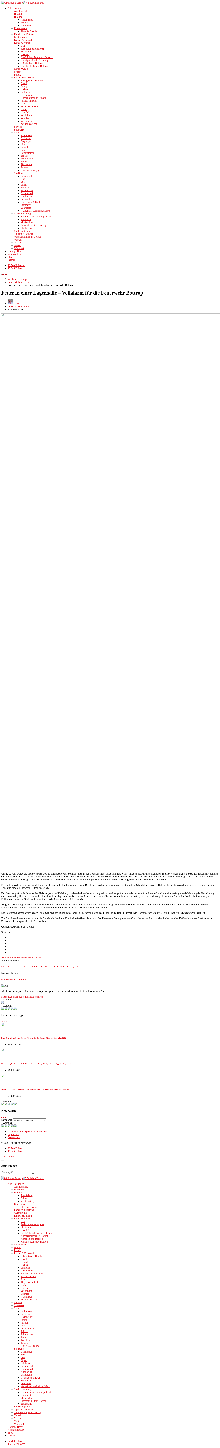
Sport (17, 132)
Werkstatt (37, 957)
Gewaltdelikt (27, 95)
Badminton (26, 135)
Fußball (24, 147)
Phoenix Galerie (29, 31)
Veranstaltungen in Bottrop (27, 236)
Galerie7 (25, 54)
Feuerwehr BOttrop (23, 957)
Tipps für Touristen (23, 233)
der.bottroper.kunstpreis (32, 48)
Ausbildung (27, 19)
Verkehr (18, 239)
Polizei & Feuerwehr (24, 77)
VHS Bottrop (27, 25)
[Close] (2, 1160)
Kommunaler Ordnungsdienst (36, 216)
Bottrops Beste (15, 251)
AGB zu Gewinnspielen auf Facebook (27, 1131)
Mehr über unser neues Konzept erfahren (22, 996)
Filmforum (26, 51)
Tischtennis (26, 164)
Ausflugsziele (21, 11)
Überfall (25, 112)
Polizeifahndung (29, 100)
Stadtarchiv (26, 228)
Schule (24, 22)
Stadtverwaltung (22, 213)
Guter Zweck (21, 69)
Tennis (24, 161)
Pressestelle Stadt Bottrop (33, 225)
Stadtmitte (26, 205)
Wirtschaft (19, 248)
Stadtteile (19, 173)
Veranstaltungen (16, 254)
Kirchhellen (27, 196)
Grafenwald (27, 193)
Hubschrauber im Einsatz (33, 97)
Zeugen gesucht (29, 124)
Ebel (23, 181)
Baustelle (19, 14)
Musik (17, 71)
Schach (24, 155)
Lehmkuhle (26, 199)
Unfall (24, 109)
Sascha (17, 303)
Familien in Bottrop (24, 34)
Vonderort (26, 207)
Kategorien (7, 1119)
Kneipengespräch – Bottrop (13, 979)
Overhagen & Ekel (30, 202)
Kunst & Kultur (22, 42)
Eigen (24, 184)
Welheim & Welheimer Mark (35, 210)
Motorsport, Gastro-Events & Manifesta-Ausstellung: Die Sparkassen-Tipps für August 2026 (37, 1064)
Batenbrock (26, 176)
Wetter (17, 245)
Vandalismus (27, 115)
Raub (23, 103)
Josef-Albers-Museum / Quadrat (37, 57)
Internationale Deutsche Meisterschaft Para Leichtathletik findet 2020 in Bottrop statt (40, 967)
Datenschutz (14, 1137)
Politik (17, 74)
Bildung (18, 16)
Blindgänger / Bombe (32, 80)
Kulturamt (26, 219)
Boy (23, 178)
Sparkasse (19, 129)
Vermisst (25, 118)
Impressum (13, 1134)
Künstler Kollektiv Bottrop (34, 66)
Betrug (24, 86)
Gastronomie (20, 37)
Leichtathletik (27, 152)
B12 (23, 45)
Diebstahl (25, 89)
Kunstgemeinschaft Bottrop (34, 60)
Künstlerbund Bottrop (32, 63)
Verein (17, 242)
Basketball (26, 138)
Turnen (24, 167)
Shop (10, 257)
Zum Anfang (7, 1156)
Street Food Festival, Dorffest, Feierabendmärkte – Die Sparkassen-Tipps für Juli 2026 (35, 1089)
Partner (11, 260)
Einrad (24, 144)
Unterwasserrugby (30, 170)
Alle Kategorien (16, 8)
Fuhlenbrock (27, 190)
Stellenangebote (22, 231)
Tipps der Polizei (29, 106)
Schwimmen (27, 158)
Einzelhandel (20, 28)
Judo (23, 150)
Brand (24, 83)
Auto (3, 957)
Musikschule (27, 222)
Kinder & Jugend (23, 40)
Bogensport (26, 141)
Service (18, 126)
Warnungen (26, 121)
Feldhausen (26, 187)
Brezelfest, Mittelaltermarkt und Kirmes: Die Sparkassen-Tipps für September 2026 (33, 1038)
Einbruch (25, 92)
